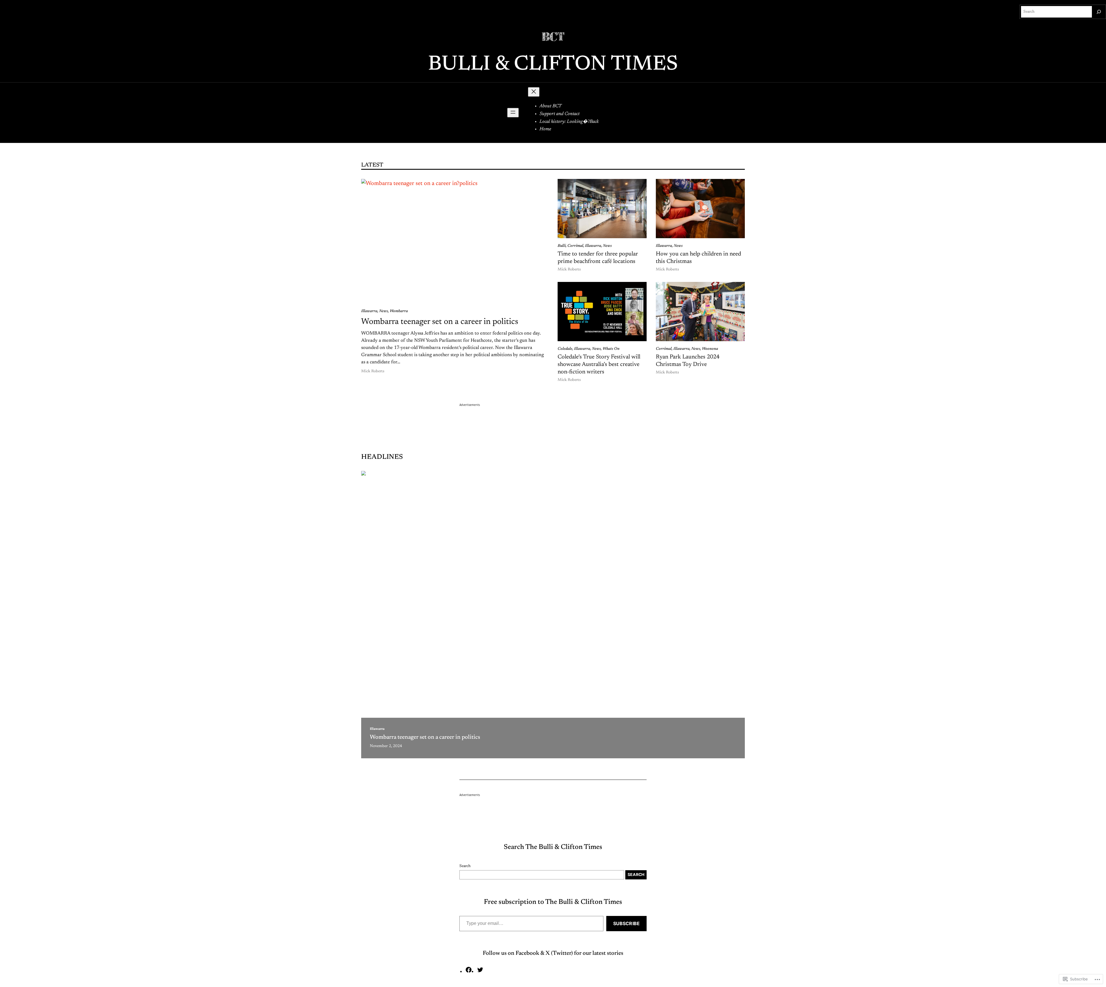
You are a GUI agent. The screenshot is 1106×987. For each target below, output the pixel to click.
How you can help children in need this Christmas (698, 257)
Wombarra (399, 311)
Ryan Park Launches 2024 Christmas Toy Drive (687, 360)
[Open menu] (513, 112)
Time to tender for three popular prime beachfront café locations (598, 257)
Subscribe (626, 923)
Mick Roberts (372, 371)
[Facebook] (468, 972)
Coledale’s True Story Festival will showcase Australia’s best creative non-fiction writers (599, 364)
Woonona (710, 349)
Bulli (562, 246)
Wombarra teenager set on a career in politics (439, 322)
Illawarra (369, 311)
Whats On (611, 349)
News (383, 311)
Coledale (565, 349)
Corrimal (575, 246)
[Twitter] (480, 972)
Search (465, 866)
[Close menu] (533, 92)
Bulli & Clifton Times (553, 64)
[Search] (1099, 12)
